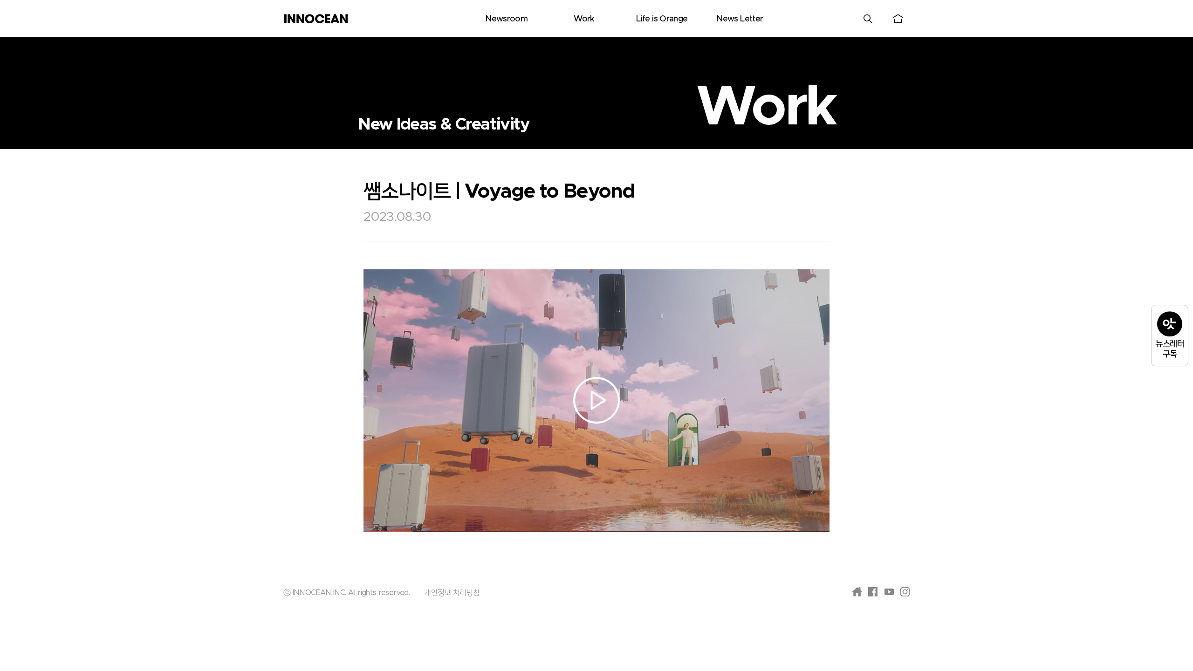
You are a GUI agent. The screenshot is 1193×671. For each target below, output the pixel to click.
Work (584, 19)
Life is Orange (661, 19)
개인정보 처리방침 (452, 592)
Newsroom (506, 19)
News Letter (739, 19)
